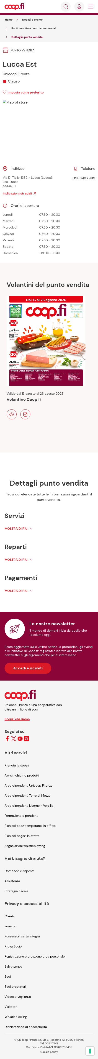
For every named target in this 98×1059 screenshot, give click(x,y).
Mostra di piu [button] (16, 529)
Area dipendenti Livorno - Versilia (29, 805)
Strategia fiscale (16, 891)
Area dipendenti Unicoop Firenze (28, 785)
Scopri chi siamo (17, 719)
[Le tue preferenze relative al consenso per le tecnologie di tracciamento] (90, 1051)
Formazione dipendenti (21, 815)
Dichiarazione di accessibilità (26, 1027)
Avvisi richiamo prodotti (22, 775)
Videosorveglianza (18, 996)
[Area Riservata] (79, 7)
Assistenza (12, 881)
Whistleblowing (16, 1017)
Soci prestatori (15, 986)
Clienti (9, 916)
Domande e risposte (20, 871)
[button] (90, 6)
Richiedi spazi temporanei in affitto (30, 826)
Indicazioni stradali (17, 193)
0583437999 (83, 178)
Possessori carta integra (22, 936)
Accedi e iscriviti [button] (28, 668)
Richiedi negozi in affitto (22, 836)
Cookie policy (49, 1052)
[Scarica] (25, 414)
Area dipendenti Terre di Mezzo (27, 795)
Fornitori (10, 926)
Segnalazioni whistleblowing (25, 846)
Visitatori (11, 1006)
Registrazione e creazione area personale (35, 956)
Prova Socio (13, 946)
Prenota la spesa (17, 765)
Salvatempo (13, 966)
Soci (8, 976)
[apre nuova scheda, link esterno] (7, 739)
